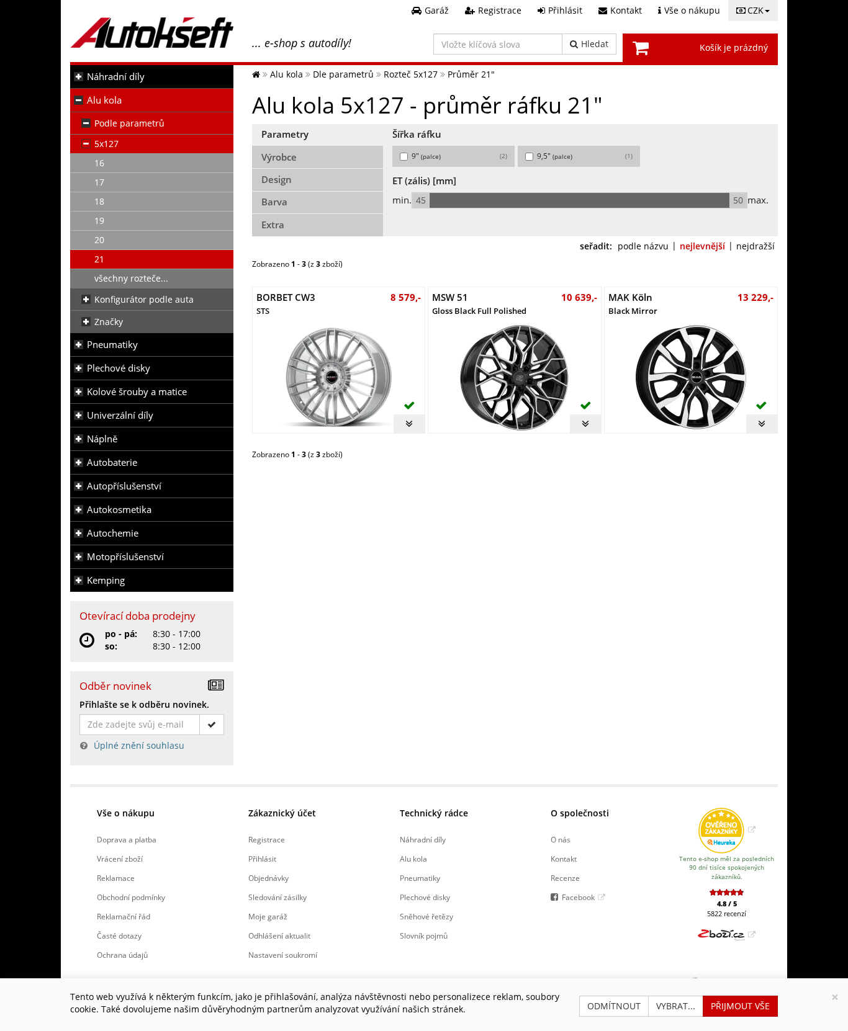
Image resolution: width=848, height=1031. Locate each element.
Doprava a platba (126, 839)
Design (276, 179)
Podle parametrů (129, 123)
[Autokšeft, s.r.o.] (151, 32)
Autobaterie (112, 462)
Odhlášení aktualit (279, 935)
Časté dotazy (119, 935)
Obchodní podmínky (131, 897)
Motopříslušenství (125, 556)
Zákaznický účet (282, 813)
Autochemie (112, 533)
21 (99, 259)
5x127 (106, 144)
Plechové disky (118, 368)
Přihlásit (262, 859)
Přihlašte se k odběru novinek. (144, 704)
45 (421, 200)
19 (99, 220)
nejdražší (755, 246)
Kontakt (564, 859)
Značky (108, 322)
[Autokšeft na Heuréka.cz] (727, 829)
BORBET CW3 (285, 303)
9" (459, 156)
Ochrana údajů (122, 955)
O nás (561, 839)
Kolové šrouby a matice (137, 391)
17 (99, 182)
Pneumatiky (112, 344)
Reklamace (116, 878)
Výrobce (279, 157)
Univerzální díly (120, 415)
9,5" (585, 156)
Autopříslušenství (124, 486)
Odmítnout (614, 1006)
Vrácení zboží (120, 859)
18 (99, 201)
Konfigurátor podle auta (144, 299)
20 (99, 240)
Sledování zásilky (277, 897)
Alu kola (104, 100)
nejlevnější (702, 246)
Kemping (106, 580)
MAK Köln (632, 303)
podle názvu (643, 246)
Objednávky (268, 878)
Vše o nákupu (126, 813)
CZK (755, 10)
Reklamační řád (123, 916)
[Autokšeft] (256, 74)
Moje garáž (267, 916)
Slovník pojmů (424, 935)
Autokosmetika (119, 509)
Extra (272, 224)
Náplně (102, 438)
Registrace (266, 839)
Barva (274, 201)
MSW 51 (479, 303)
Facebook (578, 897)
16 (99, 163)
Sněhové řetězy (426, 916)
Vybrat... (675, 1006)
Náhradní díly (116, 76)
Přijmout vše (740, 1006)
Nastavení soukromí (282, 955)
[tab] (318, 135)
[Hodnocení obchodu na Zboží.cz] (727, 934)
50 (738, 200)
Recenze (565, 878)
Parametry (285, 134)
